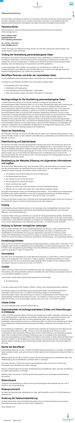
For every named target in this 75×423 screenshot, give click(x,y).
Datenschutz (17, 420)
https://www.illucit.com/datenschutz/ (46, 23)
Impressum (7, 420)
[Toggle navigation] (71, 3)
